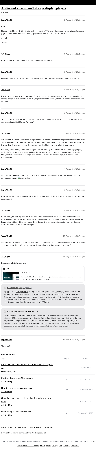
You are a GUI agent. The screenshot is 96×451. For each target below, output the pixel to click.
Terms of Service (35, 427)
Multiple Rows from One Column (17, 378)
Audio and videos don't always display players (33, 8)
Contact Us (75, 446)
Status (42, 446)
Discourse (14, 433)
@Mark (14, 318)
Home (3, 427)
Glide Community (8, 2)
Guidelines (22, 427)
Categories (12, 427)
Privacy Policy (49, 427)
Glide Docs (25, 273)
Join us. (92, 441)
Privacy (54, 446)
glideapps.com (11, 269)
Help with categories (14, 288)
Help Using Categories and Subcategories (22, 311)
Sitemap (67, 446)
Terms (48, 446)
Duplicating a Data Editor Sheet (16, 411)
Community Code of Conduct (28, 446)
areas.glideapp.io (22, 292)
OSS (60, 446)
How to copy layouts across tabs (16, 388)
